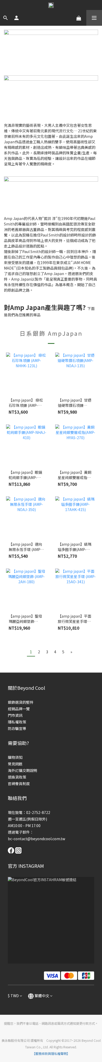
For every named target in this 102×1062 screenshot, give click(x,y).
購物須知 (15, 757)
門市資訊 (15, 715)
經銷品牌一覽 (19, 708)
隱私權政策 (17, 721)
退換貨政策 (17, 777)
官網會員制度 (19, 783)
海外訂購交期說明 (22, 770)
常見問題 (15, 763)
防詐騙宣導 (17, 728)
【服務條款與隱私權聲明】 (51, 1053)
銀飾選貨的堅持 (20, 702)
